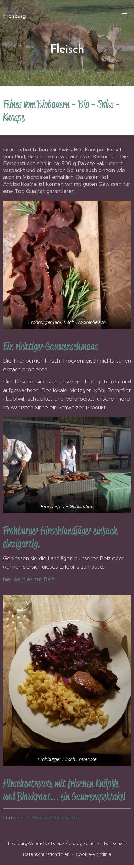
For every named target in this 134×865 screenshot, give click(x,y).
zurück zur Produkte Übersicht (41, 817)
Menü (124, 15)
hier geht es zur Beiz (29, 579)
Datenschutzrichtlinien (46, 854)
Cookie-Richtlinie (93, 854)
